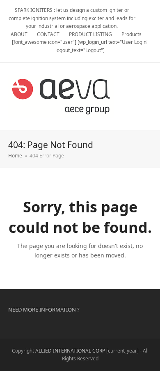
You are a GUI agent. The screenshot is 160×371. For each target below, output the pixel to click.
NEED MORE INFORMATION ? (44, 309)
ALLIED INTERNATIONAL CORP (70, 350)
